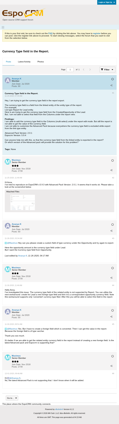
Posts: (14, 86)
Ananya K (22, 255)
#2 (113, 178)
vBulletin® (59, 409)
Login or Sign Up (105, 2)
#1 (113, 93)
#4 (113, 285)
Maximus (13, 243)
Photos (40, 61)
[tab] (8, 62)
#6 (113, 374)
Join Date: (16, 84)
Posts (8, 61)
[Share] (111, 85)
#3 (113, 238)
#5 (113, 324)
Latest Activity (24, 61)
